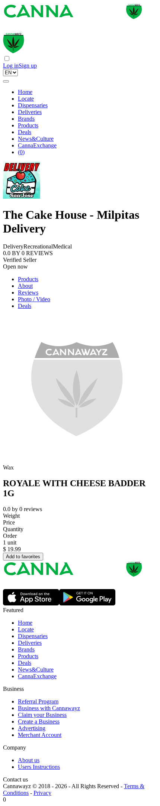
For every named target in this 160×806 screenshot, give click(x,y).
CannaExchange (37, 145)
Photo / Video (34, 299)
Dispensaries (33, 105)
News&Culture (36, 139)
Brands (26, 119)
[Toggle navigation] (6, 81)
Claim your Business (42, 715)
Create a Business (39, 721)
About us (28, 760)
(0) (21, 152)
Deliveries (30, 112)
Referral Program (38, 701)
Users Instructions (39, 767)
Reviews (28, 292)
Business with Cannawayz (49, 708)
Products (28, 125)
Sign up (28, 65)
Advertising (31, 728)
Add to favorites (23, 556)
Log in (11, 65)
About (25, 286)
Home (25, 92)
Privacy (42, 793)
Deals (24, 132)
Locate (26, 98)
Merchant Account (39, 735)
